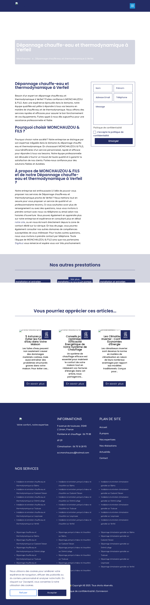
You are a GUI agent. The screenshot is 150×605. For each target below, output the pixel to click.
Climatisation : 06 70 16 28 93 (72, 446)
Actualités (104, 452)
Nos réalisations (108, 446)
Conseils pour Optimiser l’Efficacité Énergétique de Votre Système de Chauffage (75, 342)
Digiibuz (19, 243)
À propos (104, 433)
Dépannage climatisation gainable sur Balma (117, 532)
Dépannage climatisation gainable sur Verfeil (117, 567)
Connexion (102, 591)
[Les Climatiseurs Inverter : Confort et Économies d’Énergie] (114, 331)
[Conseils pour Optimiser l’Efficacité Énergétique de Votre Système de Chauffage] (75, 331)
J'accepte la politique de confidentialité (108, 134)
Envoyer (114, 141)
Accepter (52, 593)
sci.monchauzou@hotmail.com (73, 453)
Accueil (103, 427)
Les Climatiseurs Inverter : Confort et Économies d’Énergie (115, 340)
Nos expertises (107, 440)
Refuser (23, 593)
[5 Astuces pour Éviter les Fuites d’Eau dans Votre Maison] (35, 331)
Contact (103, 458)
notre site (20, 222)
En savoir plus (35, 383)
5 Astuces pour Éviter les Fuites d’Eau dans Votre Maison (35, 340)
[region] (38, 582)
